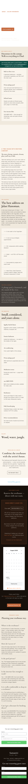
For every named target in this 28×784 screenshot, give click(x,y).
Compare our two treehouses (14, 540)
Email (2, 736)
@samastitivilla (21, 64)
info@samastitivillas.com (10, 596)
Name (3, 731)
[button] (25, 3)
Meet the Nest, (8, 535)
